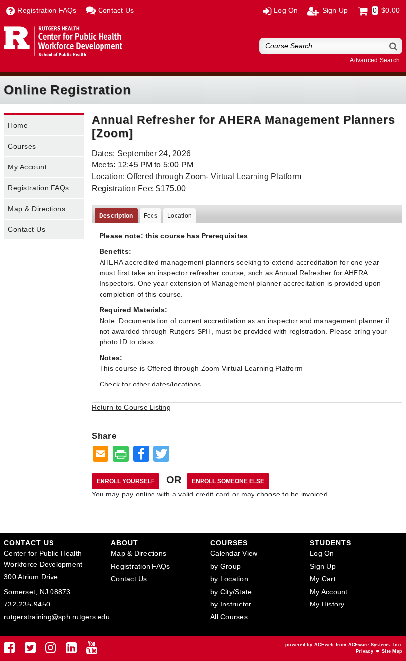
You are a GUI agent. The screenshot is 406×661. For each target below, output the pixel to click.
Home (18, 125)
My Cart (323, 579)
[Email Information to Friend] (100, 454)
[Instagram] (50, 650)
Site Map (392, 651)
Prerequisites (225, 236)
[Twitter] (30, 650)
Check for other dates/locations (150, 384)
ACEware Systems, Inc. (375, 644)
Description (116, 215)
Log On (322, 553)
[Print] (121, 454)
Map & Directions (36, 209)
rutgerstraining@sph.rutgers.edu (57, 617)
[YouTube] (91, 650)
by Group (225, 566)
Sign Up (323, 566)
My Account (27, 167)
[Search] (393, 46)
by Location (229, 579)
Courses (22, 146)
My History (327, 604)
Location (179, 215)
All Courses (229, 617)
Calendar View (233, 553)
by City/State (231, 592)
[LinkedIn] (71, 650)
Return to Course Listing (131, 407)
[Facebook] (9, 650)
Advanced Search (375, 60)
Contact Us (26, 229)
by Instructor (230, 604)
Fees (150, 215)
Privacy (364, 651)
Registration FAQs (38, 188)
